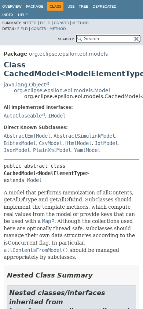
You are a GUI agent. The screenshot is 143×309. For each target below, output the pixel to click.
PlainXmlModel (52, 150)
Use (70, 6)
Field (45, 23)
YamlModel (87, 150)
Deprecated (104, 6)
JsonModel (17, 150)
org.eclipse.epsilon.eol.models (68, 54)
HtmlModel (78, 143)
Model (34, 180)
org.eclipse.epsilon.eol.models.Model (62, 90)
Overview (12, 6)
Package (34, 6)
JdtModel (106, 143)
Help (22, 15)
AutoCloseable (23, 116)
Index (8, 15)
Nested (29, 23)
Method (80, 23)
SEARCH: (66, 39)
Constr (61, 23)
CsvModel (50, 143)
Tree (83, 6)
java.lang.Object (25, 85)
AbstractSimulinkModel (84, 136)
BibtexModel (20, 143)
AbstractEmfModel (27, 136)
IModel (57, 116)
